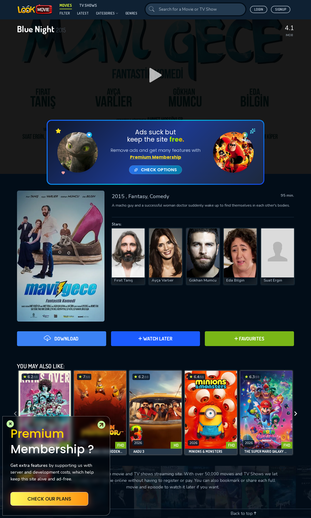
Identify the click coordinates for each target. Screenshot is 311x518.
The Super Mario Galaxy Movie (266, 451)
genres (131, 13)
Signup (280, 9)
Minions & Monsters (205, 451)
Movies (66, 5)
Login (258, 9)
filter (65, 13)
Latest (83, 13)
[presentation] (13, 413)
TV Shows (88, 5)
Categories (105, 13)
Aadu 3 (138, 451)
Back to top (242, 513)
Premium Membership (155, 157)
